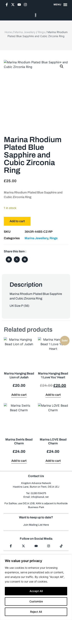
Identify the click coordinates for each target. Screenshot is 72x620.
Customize (36, 601)
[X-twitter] (13, 5)
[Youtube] (19, 5)
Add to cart (17, 221)
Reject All (36, 611)
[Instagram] (25, 5)
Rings (41, 32)
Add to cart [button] (18, 394)
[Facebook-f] (7, 5)
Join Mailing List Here (36, 524)
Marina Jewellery (25, 32)
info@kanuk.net (40, 497)
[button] (65, 5)
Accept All (36, 591)
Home (8, 32)
